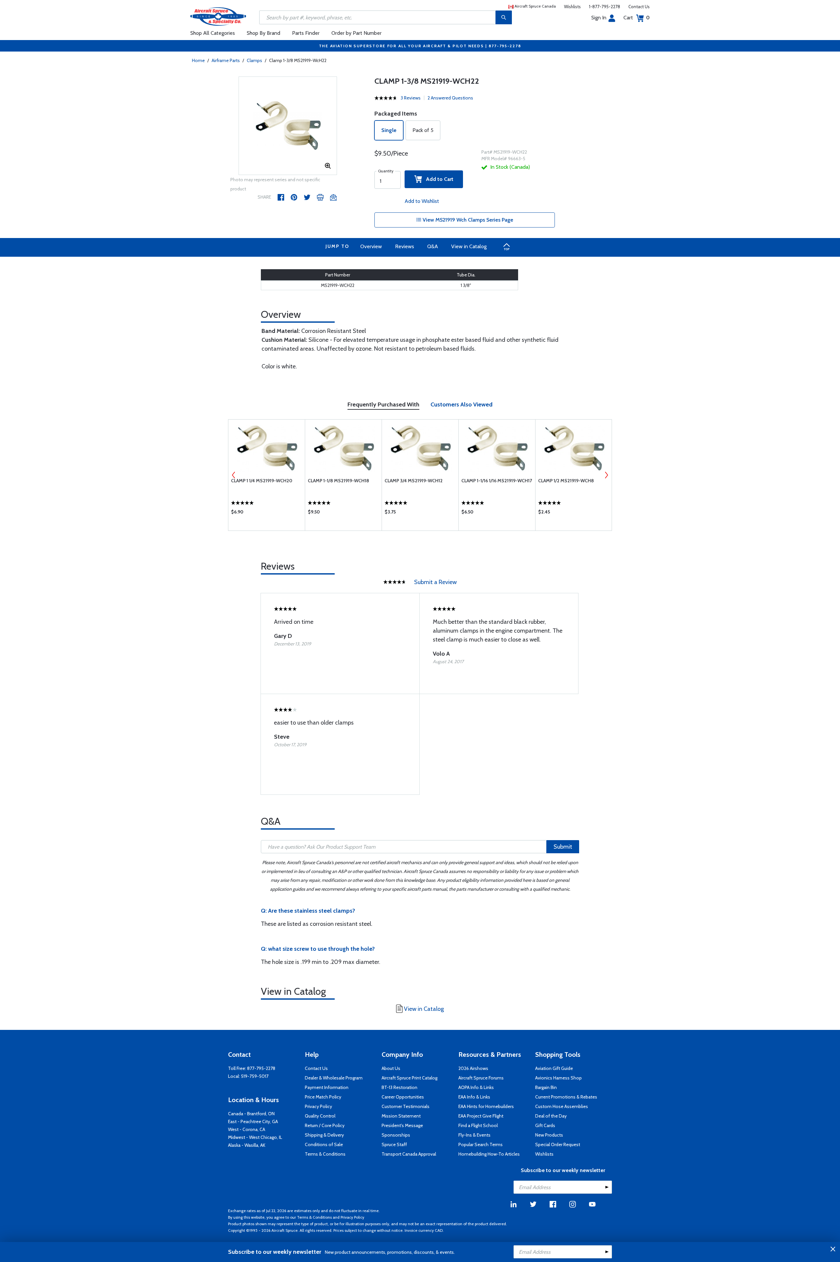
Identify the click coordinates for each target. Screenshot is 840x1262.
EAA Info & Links (474, 1097)
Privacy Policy (318, 1106)
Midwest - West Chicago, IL (255, 1137)
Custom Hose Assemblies (561, 1106)
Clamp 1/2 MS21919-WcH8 (566, 481)
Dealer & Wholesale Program (334, 1078)
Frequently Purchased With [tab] (383, 404)
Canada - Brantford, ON (251, 1114)
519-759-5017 (254, 1076)
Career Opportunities (403, 1097)
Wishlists (572, 6)
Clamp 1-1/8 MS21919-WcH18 (338, 481)
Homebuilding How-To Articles (489, 1154)
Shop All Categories (212, 33)
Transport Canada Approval (409, 1154)
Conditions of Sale (324, 1144)
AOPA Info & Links (476, 1087)
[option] (288, 126)
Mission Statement (401, 1116)
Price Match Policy (323, 1097)
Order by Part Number (356, 33)
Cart (636, 17)
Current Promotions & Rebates (566, 1097)
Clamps (254, 60)
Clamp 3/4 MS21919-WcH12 (414, 481)
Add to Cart (437, 179)
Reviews (404, 246)
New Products (549, 1135)
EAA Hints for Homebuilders (486, 1106)
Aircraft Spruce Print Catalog (409, 1078)
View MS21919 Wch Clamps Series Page (467, 220)
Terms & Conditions (325, 1154)
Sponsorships (396, 1135)
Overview (371, 246)
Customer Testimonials (406, 1106)
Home (198, 60)
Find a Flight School (478, 1125)
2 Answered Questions (450, 98)
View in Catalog (469, 246)
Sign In (598, 17)
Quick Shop (266, 513)
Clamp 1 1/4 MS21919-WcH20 (261, 481)
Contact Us (639, 6)
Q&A (432, 246)
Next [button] (606, 475)
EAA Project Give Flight (480, 1116)
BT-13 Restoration (399, 1087)
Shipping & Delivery (324, 1135)
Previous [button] (233, 475)
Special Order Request (557, 1144)
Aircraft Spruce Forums (481, 1078)
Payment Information (326, 1087)
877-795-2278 (261, 1068)
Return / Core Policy (325, 1125)
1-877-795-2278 (604, 6)
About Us (391, 1068)
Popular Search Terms (480, 1144)
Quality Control (320, 1116)
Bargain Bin (546, 1087)
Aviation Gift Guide (554, 1068)
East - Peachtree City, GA (253, 1121)
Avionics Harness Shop (558, 1078)
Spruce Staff (394, 1144)
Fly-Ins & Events (474, 1135)
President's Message (402, 1125)
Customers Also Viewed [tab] (461, 404)
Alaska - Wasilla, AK (246, 1145)
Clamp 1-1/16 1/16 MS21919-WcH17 (496, 481)
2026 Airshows (473, 1068)
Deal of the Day (551, 1116)
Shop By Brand (263, 33)
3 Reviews (411, 98)
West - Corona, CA (246, 1129)
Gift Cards (545, 1125)
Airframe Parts (226, 60)
